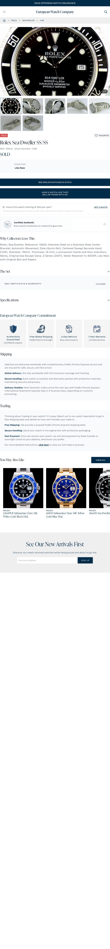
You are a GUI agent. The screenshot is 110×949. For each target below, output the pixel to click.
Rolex (14, 20)
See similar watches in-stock (55, 182)
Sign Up (85, 560)
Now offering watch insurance (54, 3)
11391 (42, 20)
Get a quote (101, 207)
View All (100, 460)
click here (44, 445)
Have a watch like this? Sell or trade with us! (55, 193)
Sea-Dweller (28, 20)
